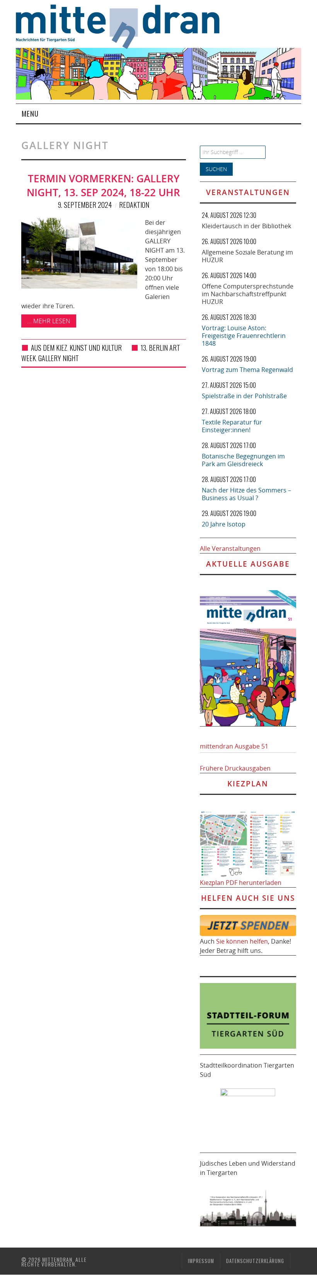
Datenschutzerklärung (255, 1261)
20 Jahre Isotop (223, 524)
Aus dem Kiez (49, 348)
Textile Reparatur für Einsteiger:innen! (232, 426)
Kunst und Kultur (96, 348)
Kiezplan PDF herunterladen (240, 882)
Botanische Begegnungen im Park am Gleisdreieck (243, 460)
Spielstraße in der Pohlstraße (244, 396)
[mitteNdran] (123, 25)
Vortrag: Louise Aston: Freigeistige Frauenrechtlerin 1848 (244, 336)
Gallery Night (58, 358)
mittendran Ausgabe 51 (234, 746)
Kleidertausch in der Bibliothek (246, 226)
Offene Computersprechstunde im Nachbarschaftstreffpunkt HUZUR (247, 294)
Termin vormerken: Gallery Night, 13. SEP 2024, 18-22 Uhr (103, 185)
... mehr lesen (48, 321)
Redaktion (134, 205)
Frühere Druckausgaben (235, 768)
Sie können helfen (242, 941)
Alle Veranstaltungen (230, 548)
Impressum (201, 1261)
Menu (30, 113)
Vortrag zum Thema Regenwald (247, 369)
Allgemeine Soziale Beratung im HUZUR (247, 256)
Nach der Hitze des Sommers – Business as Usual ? (246, 494)
